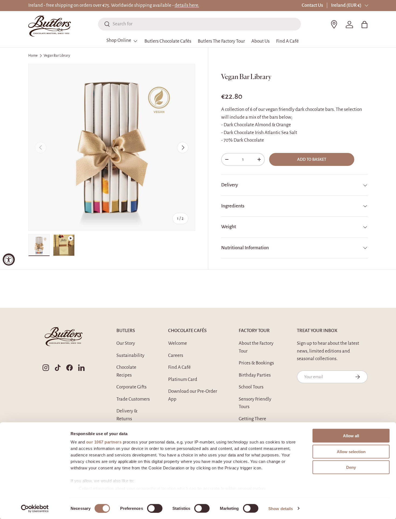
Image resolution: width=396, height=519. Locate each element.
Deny (351, 467)
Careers (175, 355)
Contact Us (312, 5)
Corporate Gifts (131, 387)
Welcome (177, 343)
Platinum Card (182, 379)
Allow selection (351, 451)
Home (33, 55)
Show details (280, 508)
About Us (260, 41)
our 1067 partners (104, 442)
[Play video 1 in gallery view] (64, 245)
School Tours (251, 387)
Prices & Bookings (256, 363)
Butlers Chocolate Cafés (167, 41)
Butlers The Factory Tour (221, 41)
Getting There (252, 418)
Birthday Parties (255, 375)
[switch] (154, 508)
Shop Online (118, 40)
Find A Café (287, 41)
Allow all (351, 435)
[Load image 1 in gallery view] (39, 245)
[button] (364, 24)
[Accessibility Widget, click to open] (9, 260)
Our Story (125, 343)
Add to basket (311, 159)
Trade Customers (133, 399)
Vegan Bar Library (57, 55)
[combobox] (199, 24)
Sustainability (130, 355)
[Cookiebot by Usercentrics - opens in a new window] (34, 508)
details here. (187, 5)
